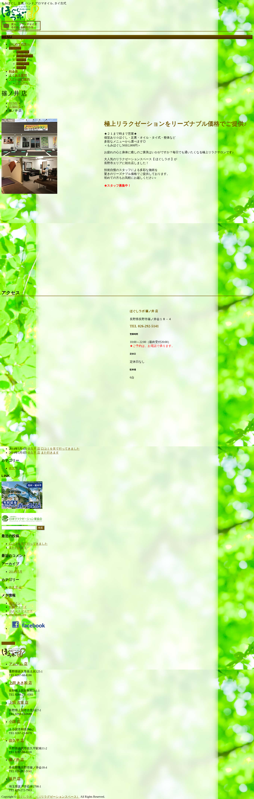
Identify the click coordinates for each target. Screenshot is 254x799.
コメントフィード (21, 610)
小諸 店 (21, 59)
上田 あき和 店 (20, 683)
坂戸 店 (21, 67)
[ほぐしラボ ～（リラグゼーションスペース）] (20, 19)
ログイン (15, 603)
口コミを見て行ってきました (60, 448)
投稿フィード (18, 607)
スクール (22, 83)
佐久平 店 (22, 52)
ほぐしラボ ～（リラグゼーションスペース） (48, 796)
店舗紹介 (15, 106)
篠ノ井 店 (22, 63)
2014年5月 (15, 571)
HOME (13, 103)
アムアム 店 (18, 664)
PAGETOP (8, 643)
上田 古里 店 (24, 55)
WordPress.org (17, 614)
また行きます (50, 452)
